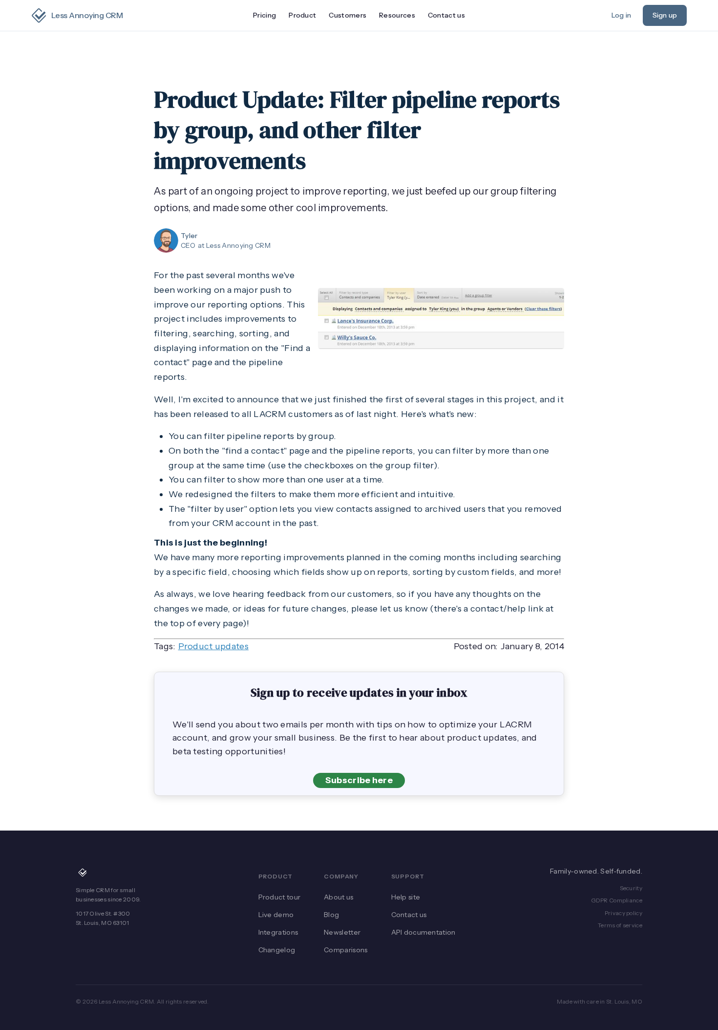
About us (338, 897)
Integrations (278, 932)
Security (631, 888)
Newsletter (342, 932)
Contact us (446, 15)
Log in (621, 15)
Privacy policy (623, 913)
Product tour (279, 897)
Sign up (665, 15)
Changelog (277, 949)
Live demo (276, 914)
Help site (406, 897)
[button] (302, 15)
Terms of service (620, 925)
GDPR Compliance (617, 900)
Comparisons (345, 949)
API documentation (423, 932)
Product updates (213, 646)
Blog (331, 914)
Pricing (264, 15)
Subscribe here (359, 780)
